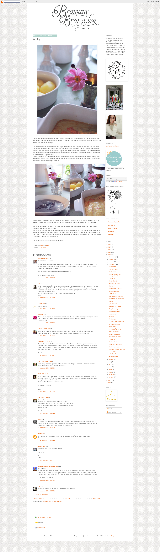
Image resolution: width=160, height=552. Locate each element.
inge (39, 486)
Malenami (111, 234)
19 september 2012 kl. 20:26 (46, 391)
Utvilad (111, 286)
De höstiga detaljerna (115, 344)
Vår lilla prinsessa (114, 347)
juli (110, 362)
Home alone (112, 272)
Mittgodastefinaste (43, 258)
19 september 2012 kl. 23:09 (46, 428)
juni (110, 364)
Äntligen (111, 316)
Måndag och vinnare (115, 306)
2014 (109, 249)
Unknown (41, 433)
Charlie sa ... (41, 446)
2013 (109, 252)
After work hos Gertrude (116, 296)
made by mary (112, 228)
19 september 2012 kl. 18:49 (46, 298)
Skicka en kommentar (42, 494)
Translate (120, 181)
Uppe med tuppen (114, 291)
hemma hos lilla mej (44, 329)
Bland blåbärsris (114, 331)
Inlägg (110, 409)
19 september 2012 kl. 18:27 (46, 278)
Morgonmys (112, 314)
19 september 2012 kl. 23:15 (46, 440)
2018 (109, 244)
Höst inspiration (113, 342)
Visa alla (123, 237)
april (110, 369)
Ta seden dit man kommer (116, 321)
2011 (109, 380)
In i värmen (112, 278)
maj (110, 367)
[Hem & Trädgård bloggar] (43, 517)
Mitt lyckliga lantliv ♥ (44, 374)
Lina (39, 284)
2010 (109, 383)
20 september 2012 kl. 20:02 (46, 491)
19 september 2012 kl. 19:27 (46, 355)
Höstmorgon (112, 319)
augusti (111, 359)
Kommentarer (112, 412)
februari (111, 374)
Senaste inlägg (37, 498)
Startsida (67, 498)
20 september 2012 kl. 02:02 (46, 460)
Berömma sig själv (114, 334)
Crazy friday (112, 294)
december (112, 257)
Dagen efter (112, 266)
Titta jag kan (112, 353)
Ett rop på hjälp (113, 356)
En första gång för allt (115, 329)
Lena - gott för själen (44, 341)
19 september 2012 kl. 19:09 (46, 323)
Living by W (111, 225)
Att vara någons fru (114, 222)
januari (111, 377)
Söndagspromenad (114, 283)
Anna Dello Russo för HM (116, 298)
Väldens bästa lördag (115, 337)
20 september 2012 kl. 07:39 (46, 480)
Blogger (113, 536)
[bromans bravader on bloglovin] (114, 214)
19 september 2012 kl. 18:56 (46, 308)
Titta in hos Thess (43, 397)
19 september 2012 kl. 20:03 (46, 368)
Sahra (39, 419)
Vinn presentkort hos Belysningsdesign (115, 275)
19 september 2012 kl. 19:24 (46, 335)
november (112, 259)
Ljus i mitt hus (113, 304)
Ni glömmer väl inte (114, 324)
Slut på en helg (113, 309)
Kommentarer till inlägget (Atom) (52, 501)
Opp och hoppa (113, 269)
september (112, 264)
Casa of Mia (41, 303)
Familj (40, 247)
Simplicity (111, 231)
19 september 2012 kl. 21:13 (46, 413)
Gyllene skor (112, 339)
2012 (109, 254)
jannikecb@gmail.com (112, 146)
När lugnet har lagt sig (115, 288)
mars (110, 372)
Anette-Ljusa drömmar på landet (48, 466)
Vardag (111, 301)
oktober (111, 262)
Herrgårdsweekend (114, 311)
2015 (109, 247)
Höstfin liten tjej (113, 281)
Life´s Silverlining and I (45, 361)
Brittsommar (112, 326)
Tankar (44, 247)
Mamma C (41, 314)
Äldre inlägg (96, 498)
